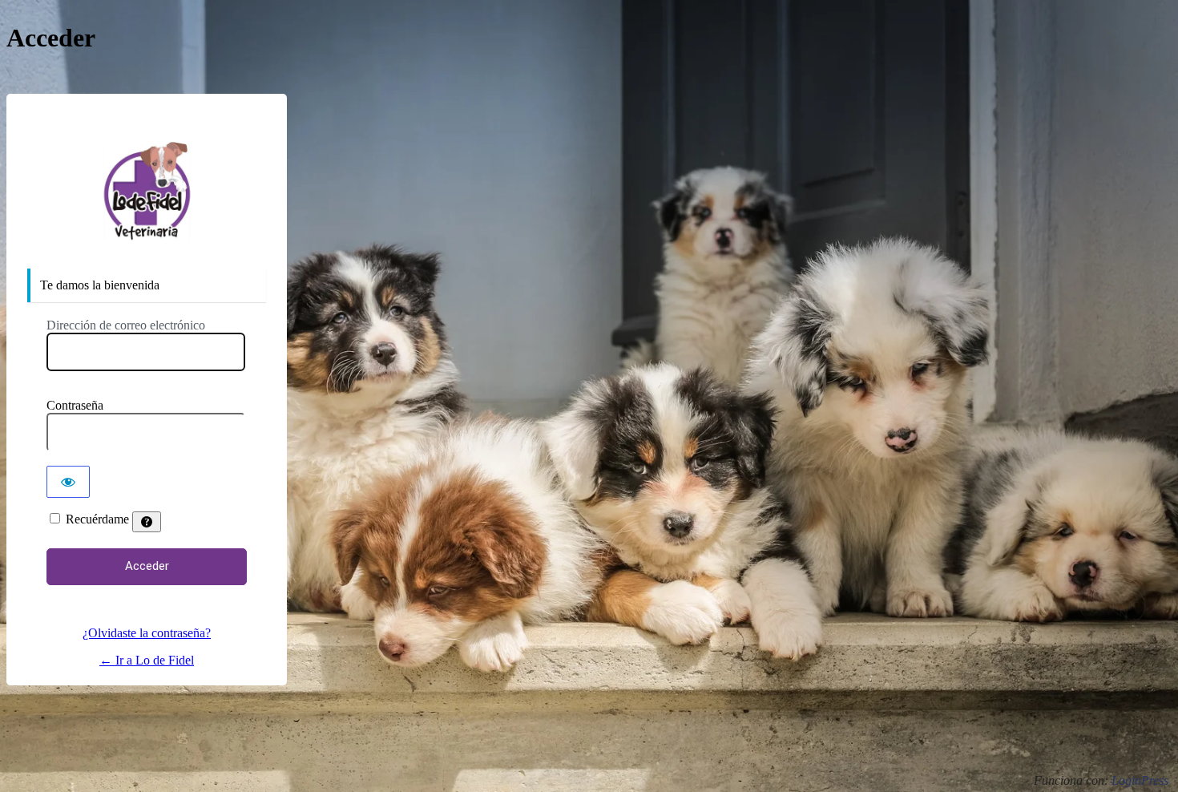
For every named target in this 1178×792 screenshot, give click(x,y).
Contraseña (74, 405)
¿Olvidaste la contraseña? (147, 633)
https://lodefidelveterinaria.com (146, 192)
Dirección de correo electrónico (125, 325)
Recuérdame (97, 519)
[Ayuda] (146, 521)
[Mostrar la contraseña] (68, 482)
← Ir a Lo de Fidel (146, 660)
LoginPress (1139, 780)
